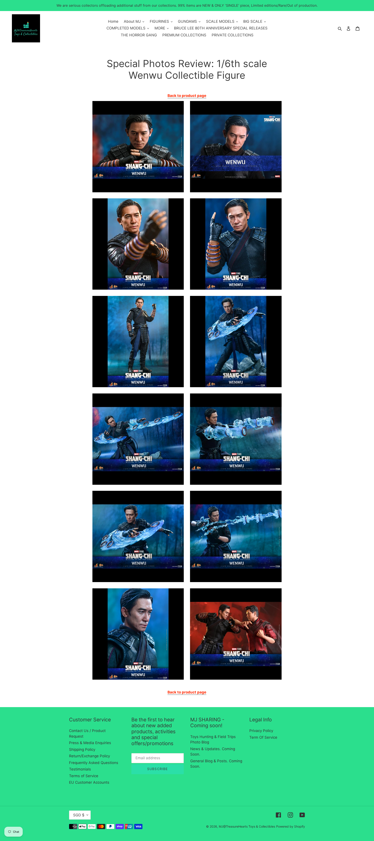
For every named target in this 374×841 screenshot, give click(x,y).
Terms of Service (83, 776)
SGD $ (78, 815)
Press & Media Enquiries (90, 743)
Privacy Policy (261, 731)
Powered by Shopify (290, 826)
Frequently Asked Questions (93, 763)
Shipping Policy (82, 749)
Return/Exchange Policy (89, 756)
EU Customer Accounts (89, 782)
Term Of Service (263, 737)
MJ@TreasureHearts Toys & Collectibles (247, 826)
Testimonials (80, 769)
